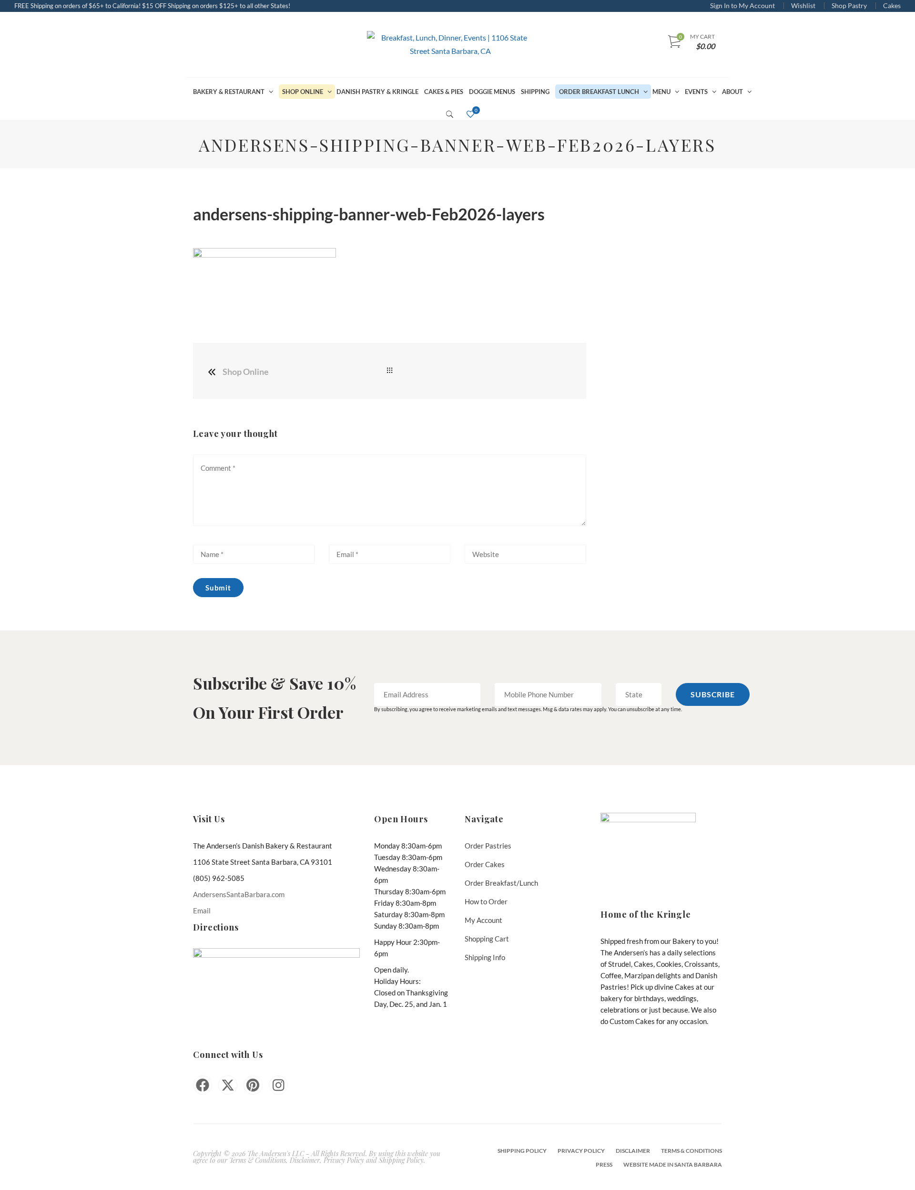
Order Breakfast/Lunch (501, 883)
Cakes (892, 5)
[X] (227, 1085)
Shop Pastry (849, 5)
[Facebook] (202, 1085)
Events (696, 91)
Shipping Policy (522, 1150)
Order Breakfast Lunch (599, 91)
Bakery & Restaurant (228, 91)
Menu (661, 91)
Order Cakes (485, 864)
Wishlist (803, 5)
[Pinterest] (253, 1085)
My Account (483, 920)
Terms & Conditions (691, 1150)
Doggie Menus (492, 91)
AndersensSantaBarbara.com (239, 894)
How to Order (486, 901)
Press (604, 1164)
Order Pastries (488, 845)
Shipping (535, 91)
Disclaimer (633, 1150)
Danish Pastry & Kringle (377, 91)
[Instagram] (278, 1085)
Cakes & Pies (443, 91)
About (732, 91)
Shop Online (302, 91)
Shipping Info (485, 957)
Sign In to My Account (742, 5)
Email (202, 910)
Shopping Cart (487, 938)
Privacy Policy (581, 1150)
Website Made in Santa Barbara (672, 1164)
